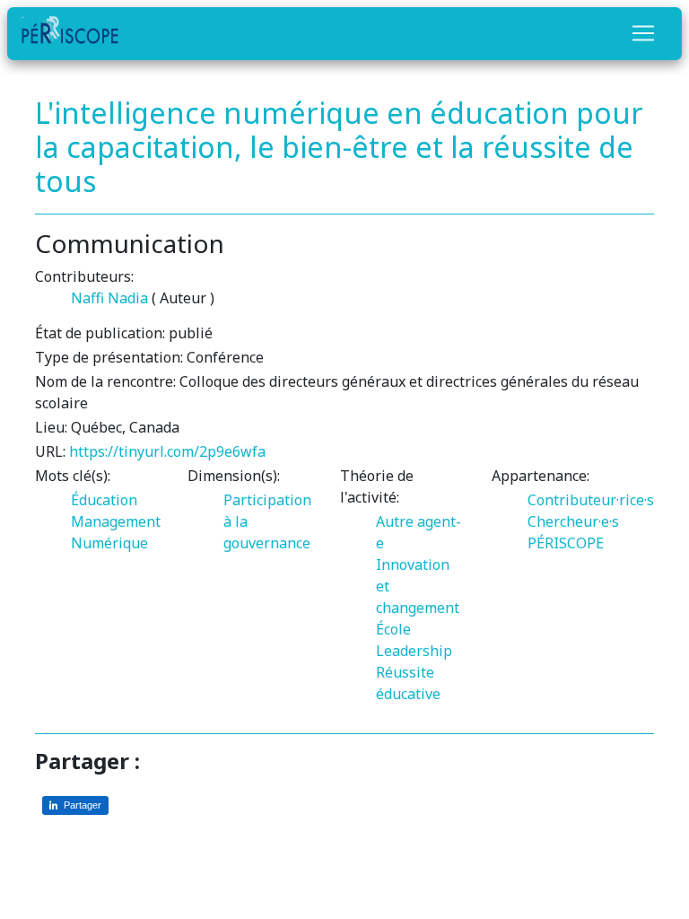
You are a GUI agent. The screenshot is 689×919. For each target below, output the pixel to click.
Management (116, 521)
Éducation (104, 500)
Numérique (109, 543)
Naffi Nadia (109, 298)
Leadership (414, 651)
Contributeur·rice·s (591, 500)
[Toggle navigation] (643, 33)
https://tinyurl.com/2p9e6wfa (167, 451)
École (393, 629)
